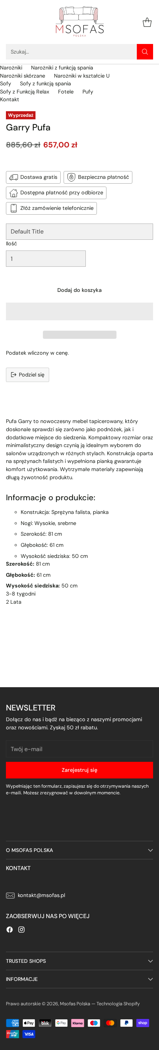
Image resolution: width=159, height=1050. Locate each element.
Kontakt (9, 99)
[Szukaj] (145, 51)
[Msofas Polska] (79, 21)
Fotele (66, 91)
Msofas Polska (75, 1003)
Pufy (87, 91)
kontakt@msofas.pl (41, 895)
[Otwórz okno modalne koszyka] (147, 22)
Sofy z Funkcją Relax (24, 91)
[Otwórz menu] (9, 22)
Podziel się (31, 374)
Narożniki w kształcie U (81, 75)
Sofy (5, 83)
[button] (79, 311)
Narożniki (11, 67)
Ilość (11, 243)
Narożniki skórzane (22, 75)
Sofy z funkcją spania (45, 83)
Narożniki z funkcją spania (62, 67)
